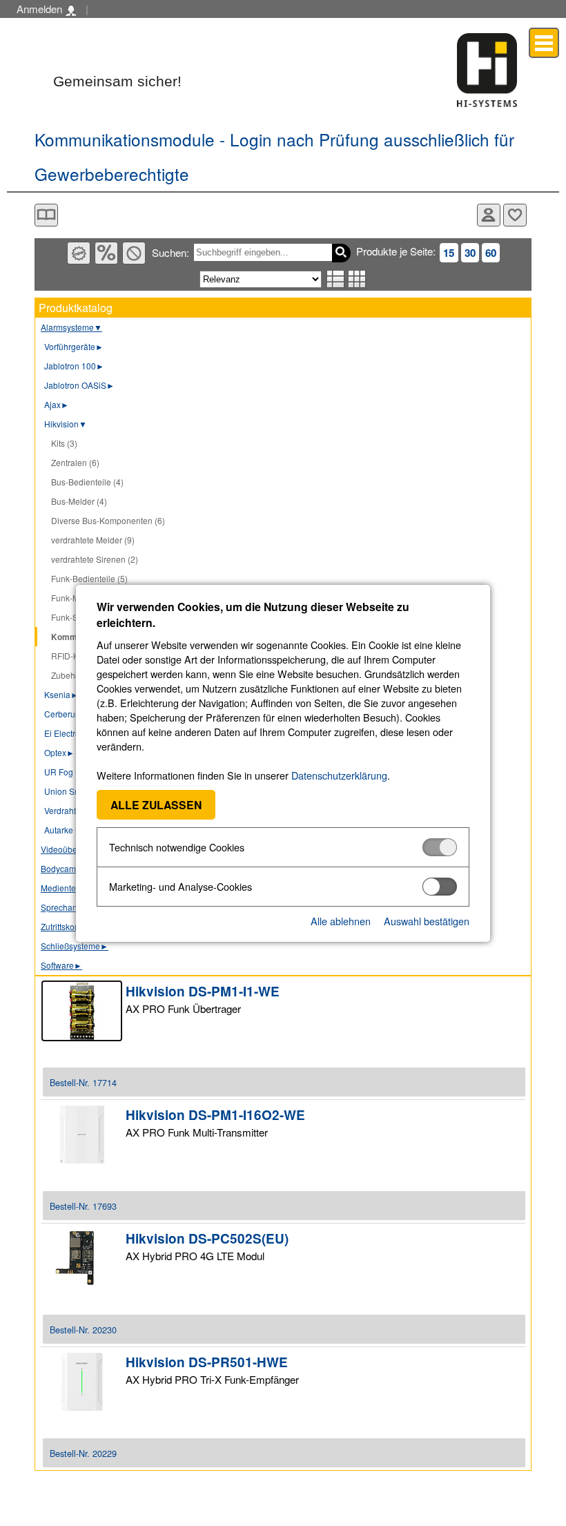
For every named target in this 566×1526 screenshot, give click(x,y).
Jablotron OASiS (79, 385)
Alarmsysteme (71, 327)
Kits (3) (64, 443)
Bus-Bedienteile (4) (87, 481)
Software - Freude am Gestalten (487, 70)
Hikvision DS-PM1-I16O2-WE (215, 1114)
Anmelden (41, 8)
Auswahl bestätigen (426, 921)
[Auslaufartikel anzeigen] (133, 253)
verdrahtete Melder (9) (93, 539)
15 (448, 252)
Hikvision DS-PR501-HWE (207, 1362)
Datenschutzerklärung (339, 775)
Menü (544, 42)
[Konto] (488, 215)
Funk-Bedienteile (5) (89, 578)
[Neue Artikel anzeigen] (78, 253)
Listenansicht (335, 279)
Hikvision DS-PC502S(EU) (207, 1238)
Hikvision (65, 423)
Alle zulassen (156, 805)
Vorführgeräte (74, 346)
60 (490, 252)
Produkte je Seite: (396, 251)
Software (61, 965)
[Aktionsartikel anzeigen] (106, 253)
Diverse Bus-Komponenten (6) (108, 520)
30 (470, 252)
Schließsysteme (74, 946)
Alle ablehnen (341, 921)
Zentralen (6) (75, 462)
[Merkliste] (515, 215)
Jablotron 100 (74, 365)
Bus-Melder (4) (79, 501)
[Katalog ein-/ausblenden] (46, 215)
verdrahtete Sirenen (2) (94, 559)
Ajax (56, 404)
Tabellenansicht (357, 279)
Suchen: (170, 252)
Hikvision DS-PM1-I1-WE (203, 991)
